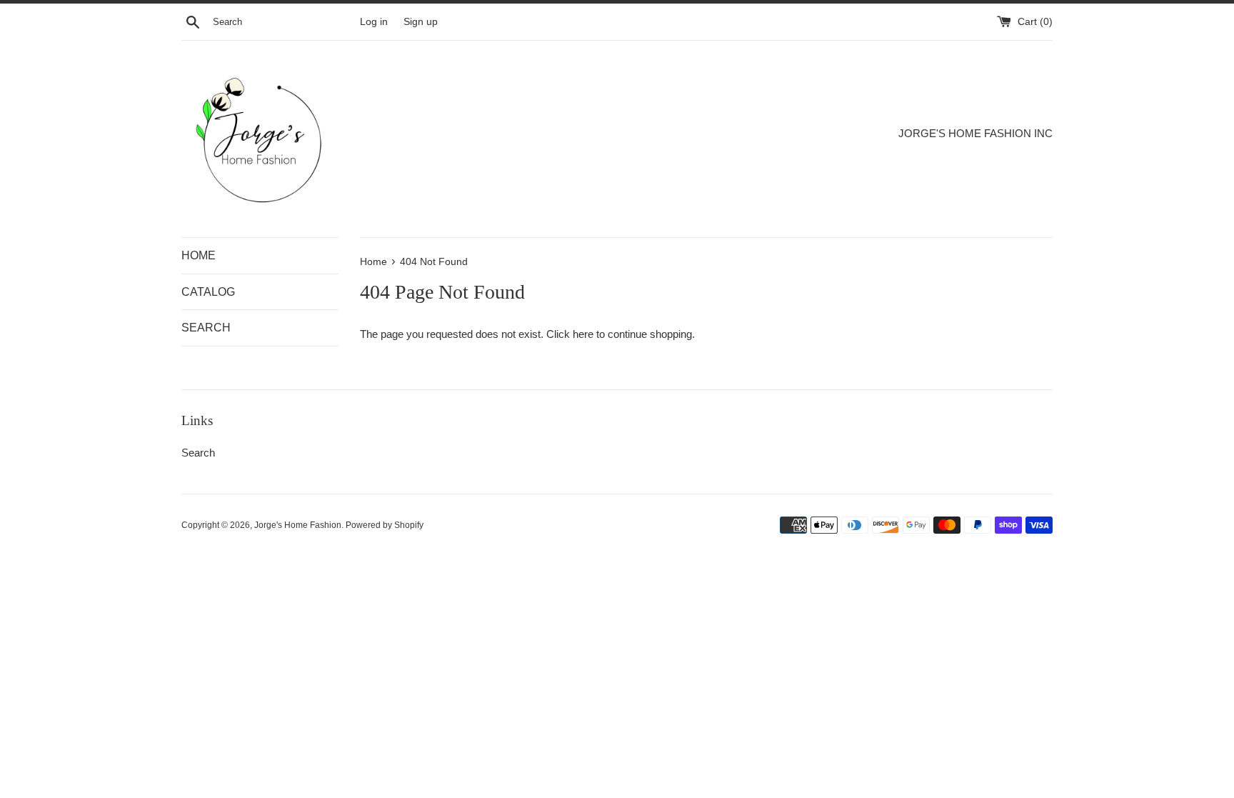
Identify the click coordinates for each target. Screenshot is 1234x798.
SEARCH (206, 327)
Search (198, 453)
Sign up (420, 21)
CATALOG (208, 292)
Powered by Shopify (384, 525)
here (583, 334)
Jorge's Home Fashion (297, 525)
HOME (198, 255)
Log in (374, 21)
